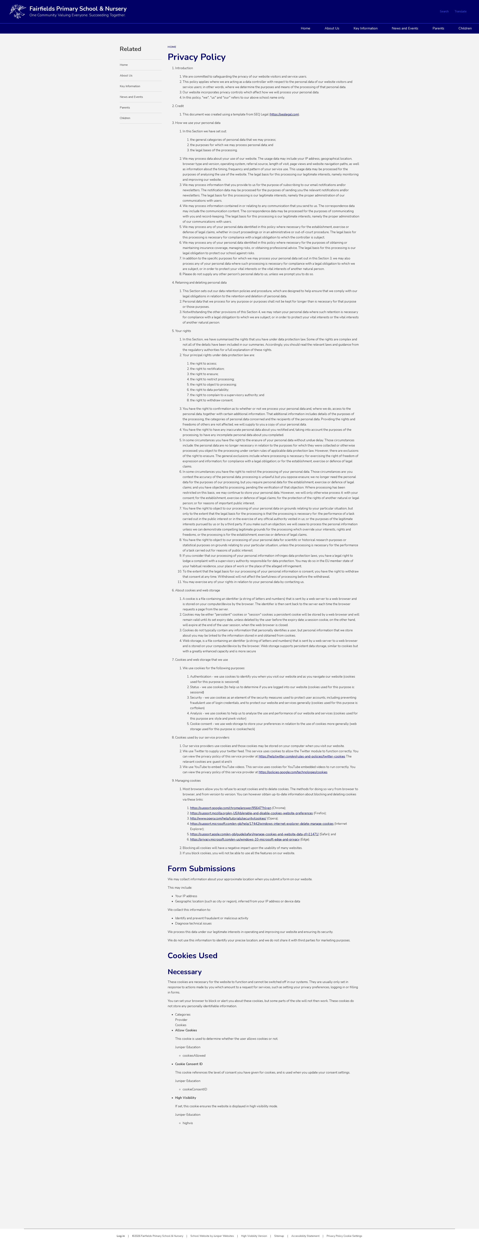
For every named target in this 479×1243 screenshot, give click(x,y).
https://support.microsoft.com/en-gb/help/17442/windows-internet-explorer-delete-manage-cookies (262, 824)
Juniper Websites (224, 1236)
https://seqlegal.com (284, 114)
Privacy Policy (335, 1236)
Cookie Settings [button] (353, 1236)
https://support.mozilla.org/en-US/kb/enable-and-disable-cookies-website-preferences (251, 813)
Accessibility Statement (305, 1236)
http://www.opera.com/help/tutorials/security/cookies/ (228, 818)
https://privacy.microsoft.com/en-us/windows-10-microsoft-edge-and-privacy (245, 839)
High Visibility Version (254, 1236)
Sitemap (279, 1236)
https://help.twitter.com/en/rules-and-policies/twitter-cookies (302, 756)
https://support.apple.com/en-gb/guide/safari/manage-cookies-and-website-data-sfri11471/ (254, 834)
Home (172, 47)
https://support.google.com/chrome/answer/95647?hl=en (230, 808)
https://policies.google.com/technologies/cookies (293, 772)
